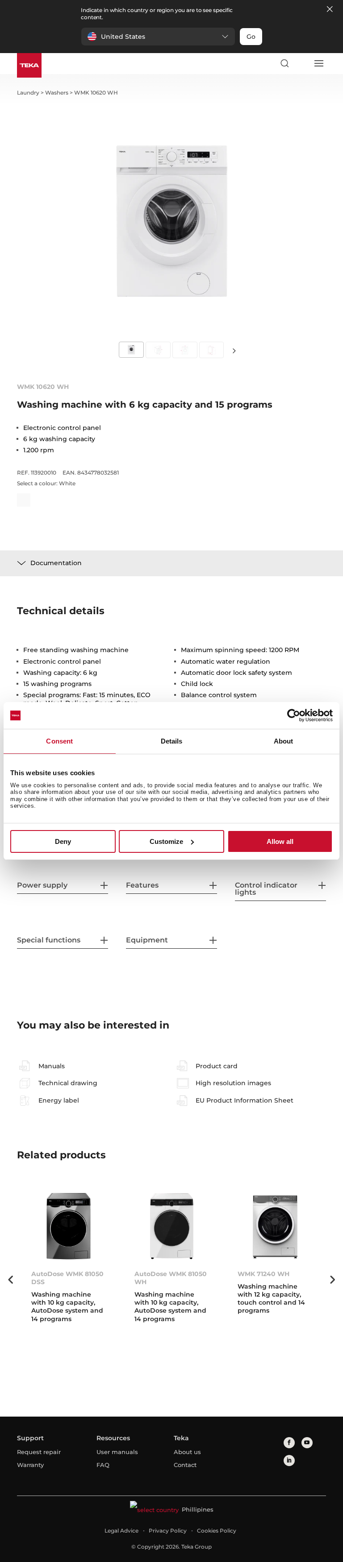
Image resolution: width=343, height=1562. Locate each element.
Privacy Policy (168, 1530)
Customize (166, 841)
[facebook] (289, 1442)
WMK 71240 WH (263, 1274)
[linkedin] (289, 1460)
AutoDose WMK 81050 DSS (67, 1278)
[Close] (329, 9)
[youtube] (307, 1442)
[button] (158, 36)
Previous (10, 1279)
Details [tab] (172, 741)
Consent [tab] (59, 741)
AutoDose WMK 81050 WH (170, 1278)
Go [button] (251, 37)
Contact (185, 1464)
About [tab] (283, 741)
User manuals (117, 1451)
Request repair (39, 1451)
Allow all (280, 841)
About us (187, 1451)
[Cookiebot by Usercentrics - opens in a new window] (294, 715)
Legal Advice (121, 1530)
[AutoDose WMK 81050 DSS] (68, 1226)
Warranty (30, 1464)
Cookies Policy (216, 1530)
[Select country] (301, 63)
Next (234, 350)
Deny (63, 841)
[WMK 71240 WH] (275, 1226)
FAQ (102, 1464)
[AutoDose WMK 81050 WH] (171, 1226)
